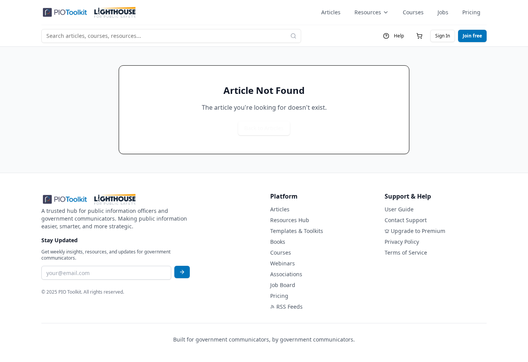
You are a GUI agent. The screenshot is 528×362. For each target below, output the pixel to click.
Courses (413, 12)
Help (399, 35)
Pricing (471, 12)
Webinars (282, 263)
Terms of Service (406, 252)
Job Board (282, 285)
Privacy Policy (402, 241)
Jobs (443, 12)
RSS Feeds (289, 306)
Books (277, 241)
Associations (286, 274)
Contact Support (406, 220)
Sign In (442, 35)
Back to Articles (264, 128)
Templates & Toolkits (296, 231)
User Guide (399, 209)
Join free (472, 35)
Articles (331, 12)
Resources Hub (289, 220)
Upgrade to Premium (418, 231)
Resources (367, 12)
